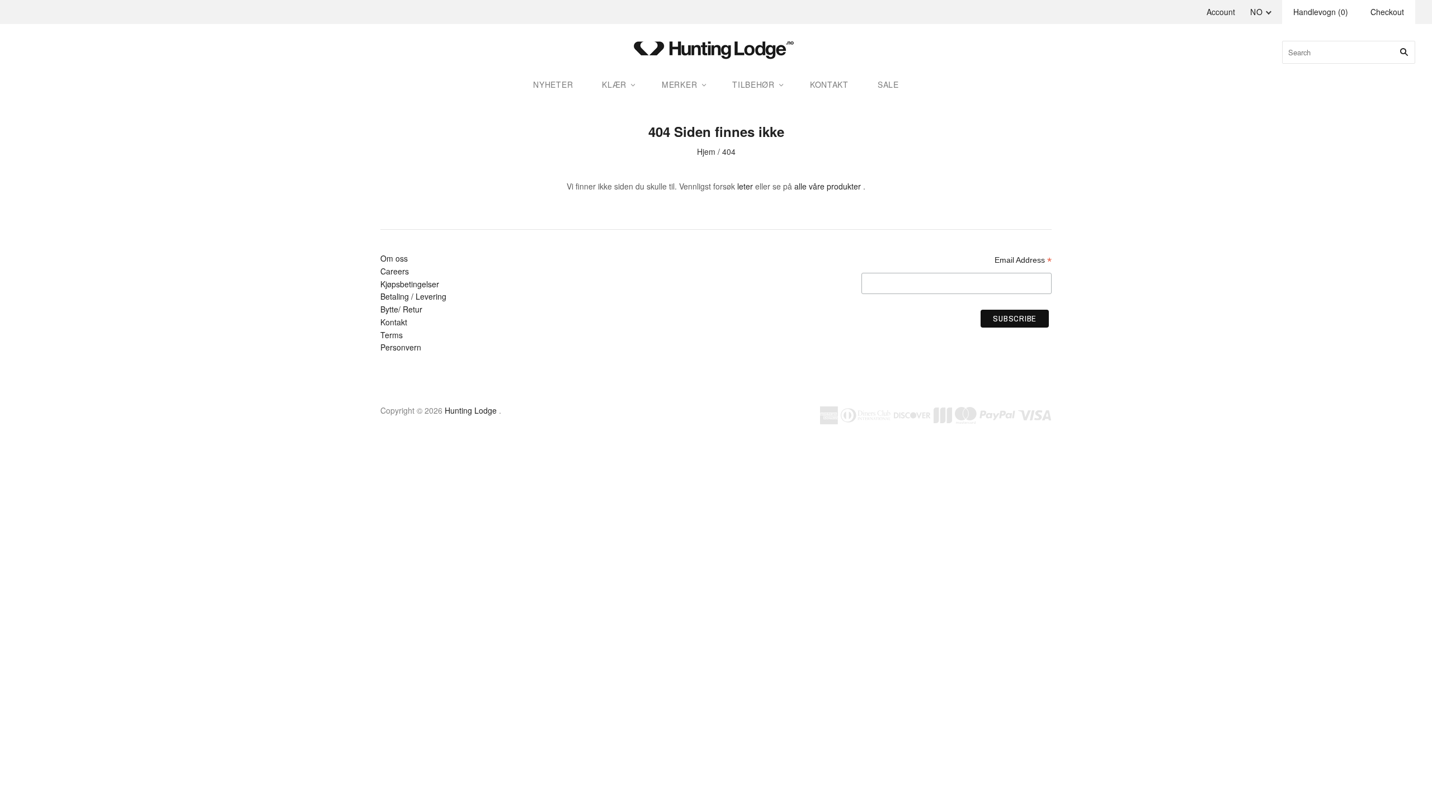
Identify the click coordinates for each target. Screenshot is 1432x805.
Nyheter (553, 84)
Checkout (1387, 11)
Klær (614, 84)
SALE (888, 84)
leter (745, 186)
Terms (391, 334)
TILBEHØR (753, 84)
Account (1221, 11)
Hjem (706, 151)
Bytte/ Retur (401, 309)
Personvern (400, 347)
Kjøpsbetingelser (409, 284)
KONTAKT (829, 84)
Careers (394, 271)
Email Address (1023, 260)
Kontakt (393, 322)
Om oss (394, 258)
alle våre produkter (827, 186)
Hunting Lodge (471, 410)
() (1320, 11)
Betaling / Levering (413, 296)
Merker (679, 84)
